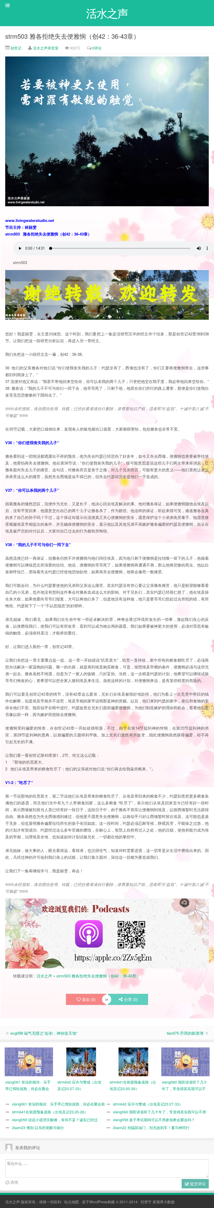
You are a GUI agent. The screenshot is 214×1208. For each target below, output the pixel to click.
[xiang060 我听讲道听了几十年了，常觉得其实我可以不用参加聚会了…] (185, 1061)
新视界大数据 (164, 1201)
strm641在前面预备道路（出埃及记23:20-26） (50, 1111)
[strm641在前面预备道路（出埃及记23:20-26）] (133, 1061)
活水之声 (44, 975)
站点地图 (71, 1201)
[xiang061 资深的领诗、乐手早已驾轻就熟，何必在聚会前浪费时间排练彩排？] (29, 1061)
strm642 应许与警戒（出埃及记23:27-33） (148, 1104)
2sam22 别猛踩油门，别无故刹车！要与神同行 (151, 1127)
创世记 (15, 47)
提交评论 (197, 1183)
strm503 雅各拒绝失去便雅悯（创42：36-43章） (72, 36)
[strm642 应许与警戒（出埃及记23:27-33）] (81, 1061)
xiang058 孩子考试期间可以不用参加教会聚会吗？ (154, 1119)
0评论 (97, 47)
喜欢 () (89, 999)
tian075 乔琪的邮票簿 (185, 1033)
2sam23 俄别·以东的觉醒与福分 (38, 1127)
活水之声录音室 (45, 47)
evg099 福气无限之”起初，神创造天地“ (44, 1033)
